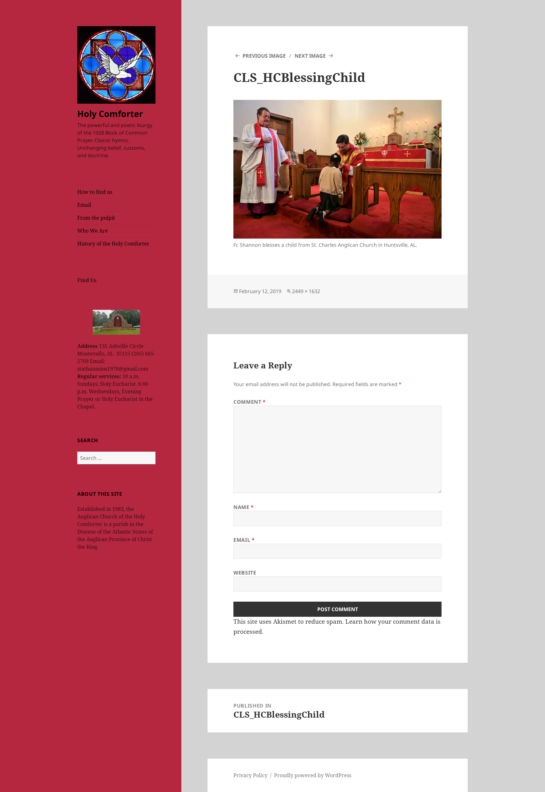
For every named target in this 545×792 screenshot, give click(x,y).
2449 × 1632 (306, 291)
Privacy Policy (250, 775)
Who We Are (92, 230)
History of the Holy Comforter (113, 243)
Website (244, 572)
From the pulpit (96, 217)
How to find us (94, 191)
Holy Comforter (110, 113)
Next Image (310, 55)
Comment (249, 401)
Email (84, 204)
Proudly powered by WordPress (312, 775)
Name (243, 507)
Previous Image (264, 55)
